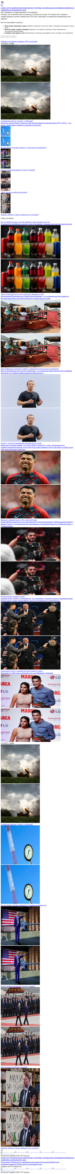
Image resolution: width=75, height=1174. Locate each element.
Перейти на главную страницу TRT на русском (19, 41)
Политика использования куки (30, 1164)
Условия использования (42, 1162)
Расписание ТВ (6, 1162)
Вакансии (29, 1162)
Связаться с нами (19, 1162)
